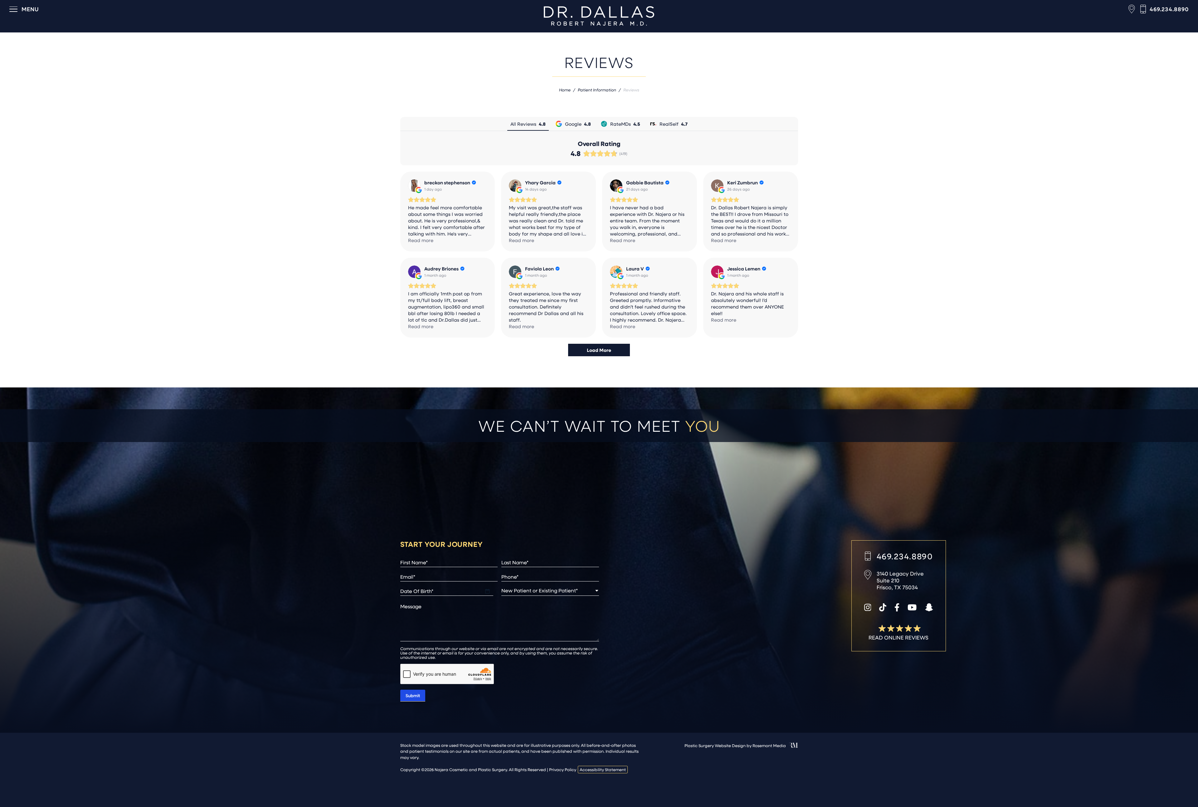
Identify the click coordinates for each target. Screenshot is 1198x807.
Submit (413, 695)
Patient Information (597, 89)
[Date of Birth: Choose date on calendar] (487, 591)
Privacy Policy (562, 769)
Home (565, 89)
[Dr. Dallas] (599, 16)
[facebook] (896, 607)
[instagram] (867, 607)
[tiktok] (882, 607)
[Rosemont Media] (793, 746)
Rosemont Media (769, 745)
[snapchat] (929, 607)
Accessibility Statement (603, 769)
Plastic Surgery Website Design (715, 745)
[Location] (1131, 9)
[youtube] (912, 607)
